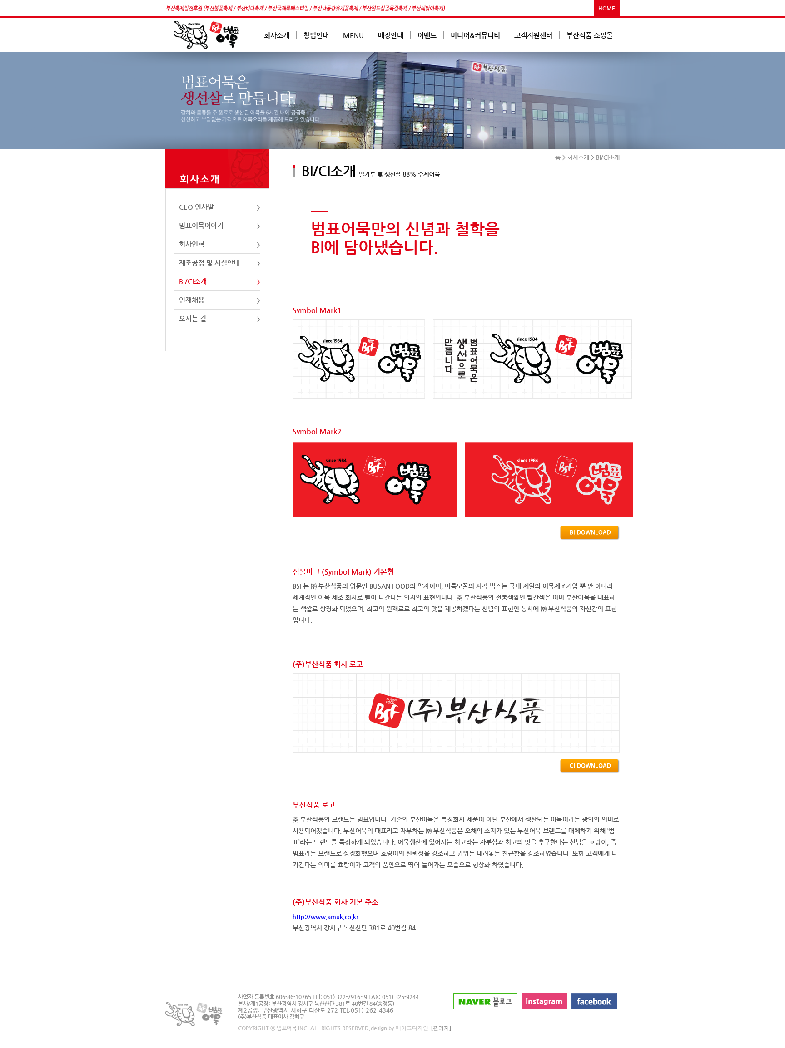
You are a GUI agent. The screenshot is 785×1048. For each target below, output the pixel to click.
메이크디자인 (412, 1028)
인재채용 (191, 300)
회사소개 (578, 157)
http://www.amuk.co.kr (325, 916)
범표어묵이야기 (201, 225)
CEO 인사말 (196, 207)
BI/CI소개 (193, 281)
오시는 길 (192, 318)
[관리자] (441, 1028)
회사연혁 (191, 244)
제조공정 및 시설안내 (209, 262)
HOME (606, 8)
